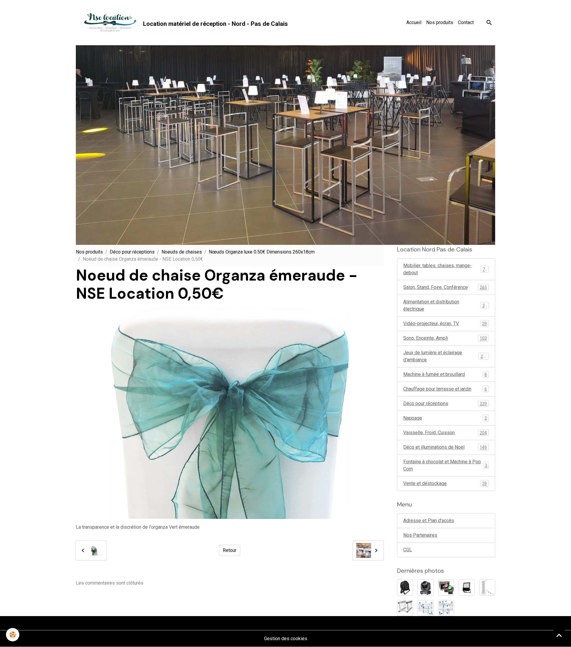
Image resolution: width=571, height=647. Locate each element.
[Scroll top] (559, 635)
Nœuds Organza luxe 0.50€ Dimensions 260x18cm (262, 252)
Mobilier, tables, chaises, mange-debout (445, 269)
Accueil (413, 22)
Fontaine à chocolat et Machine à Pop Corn (445, 465)
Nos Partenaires (420, 535)
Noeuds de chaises (181, 252)
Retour (229, 550)
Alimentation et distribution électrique (445, 305)
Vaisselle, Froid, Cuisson (445, 432)
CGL (407, 549)
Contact (466, 22)
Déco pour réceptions (132, 252)
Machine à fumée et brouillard (445, 374)
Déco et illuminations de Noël (445, 447)
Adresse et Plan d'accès (428, 520)
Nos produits (439, 22)
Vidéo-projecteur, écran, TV (445, 323)
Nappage (445, 418)
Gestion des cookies (285, 638)
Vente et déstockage (445, 483)
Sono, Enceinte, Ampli (445, 338)
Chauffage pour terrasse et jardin (445, 389)
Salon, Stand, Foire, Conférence (445, 287)
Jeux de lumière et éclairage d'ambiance (445, 356)
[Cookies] (12, 634)
